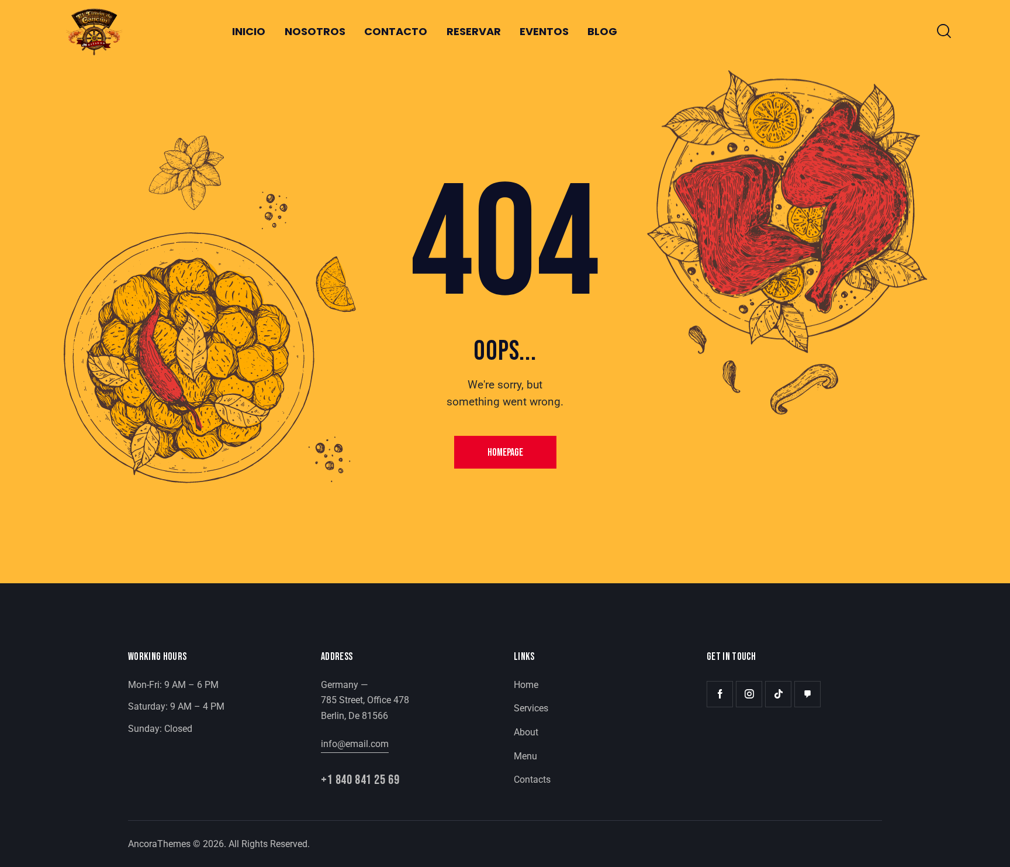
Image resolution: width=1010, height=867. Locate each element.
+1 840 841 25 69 (360, 780)
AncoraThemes (159, 843)
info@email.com (355, 743)
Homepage (505, 452)
